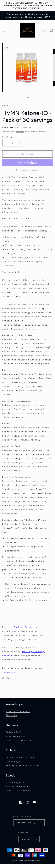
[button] (3, 30)
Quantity (7, 137)
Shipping (20, 132)
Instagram (8, 672)
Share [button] (9, 678)
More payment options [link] (27, 170)
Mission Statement (18, 711)
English (26, 839)
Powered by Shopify (35, 860)
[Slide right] (34, 98)
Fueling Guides (23, 627)
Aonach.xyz (23, 860)
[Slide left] (21, 98)
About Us (11, 715)
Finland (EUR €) (26, 822)
